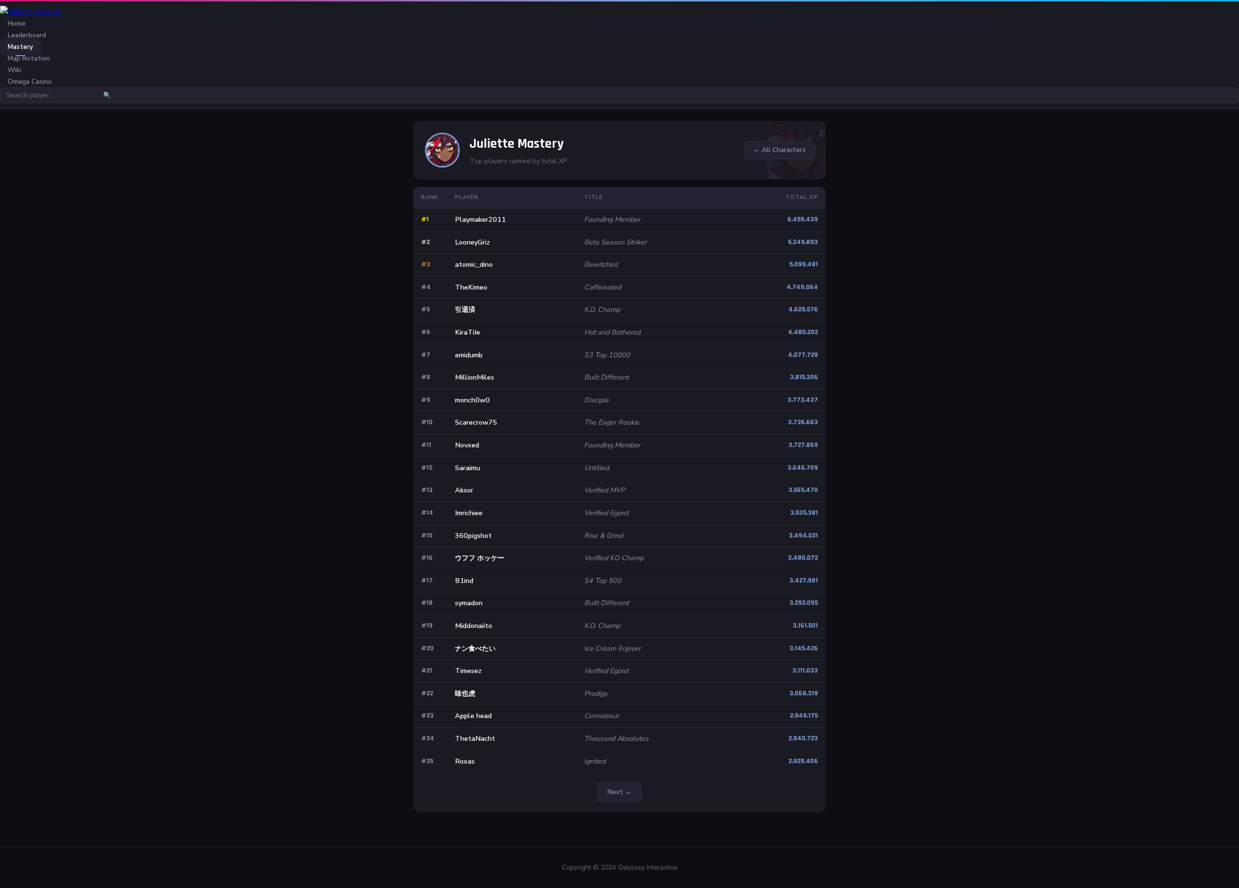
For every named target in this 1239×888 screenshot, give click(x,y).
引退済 (465, 309)
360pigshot (473, 535)
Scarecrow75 (476, 422)
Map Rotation (29, 58)
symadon (469, 603)
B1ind (464, 580)
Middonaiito (473, 625)
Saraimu (467, 468)
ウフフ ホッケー (479, 558)
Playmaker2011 (480, 219)
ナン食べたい (475, 648)
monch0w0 (472, 400)
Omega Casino (30, 81)
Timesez (468, 670)
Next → (619, 791)
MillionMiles (474, 377)
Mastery (20, 46)
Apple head (473, 715)
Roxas (465, 761)
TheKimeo (471, 287)
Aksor (464, 490)
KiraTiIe (467, 332)
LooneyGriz (472, 242)
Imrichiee (469, 513)
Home (17, 23)
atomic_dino (474, 264)
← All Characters (779, 149)
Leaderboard (27, 35)
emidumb (469, 355)
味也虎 (465, 693)
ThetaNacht (475, 738)
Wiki (14, 70)
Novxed (467, 445)
